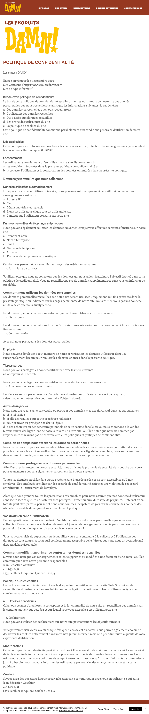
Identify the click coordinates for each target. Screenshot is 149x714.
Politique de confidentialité (71, 710)
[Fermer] (145, 709)
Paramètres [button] (103, 709)
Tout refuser (119, 709)
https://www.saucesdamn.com (42, 84)
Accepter (135, 709)
